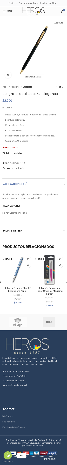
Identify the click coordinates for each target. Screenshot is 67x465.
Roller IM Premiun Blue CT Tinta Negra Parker (18, 289)
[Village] (17, 322)
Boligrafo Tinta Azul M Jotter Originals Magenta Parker (49, 291)
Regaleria (15, 86)
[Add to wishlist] (28, 259)
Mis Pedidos (8, 421)
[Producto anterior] (56, 87)
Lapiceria (27, 86)
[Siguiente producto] (63, 87)
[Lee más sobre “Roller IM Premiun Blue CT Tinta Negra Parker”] (28, 265)
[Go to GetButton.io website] (8, 462)
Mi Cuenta (7, 416)
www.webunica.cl (31, 442)
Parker (17, 299)
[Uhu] (48, 322)
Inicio (5, 86)
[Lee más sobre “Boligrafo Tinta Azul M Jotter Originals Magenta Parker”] (60, 265)
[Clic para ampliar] (8, 75)
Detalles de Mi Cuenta (13, 427)
